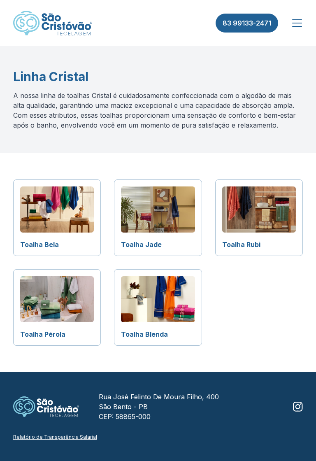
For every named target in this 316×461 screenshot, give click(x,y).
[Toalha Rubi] (259, 209)
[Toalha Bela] (57, 209)
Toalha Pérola (42, 334)
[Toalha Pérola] (57, 299)
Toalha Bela (39, 244)
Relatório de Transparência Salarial (55, 437)
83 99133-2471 (247, 23)
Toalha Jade (141, 244)
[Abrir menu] (297, 23)
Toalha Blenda (144, 334)
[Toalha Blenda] (158, 299)
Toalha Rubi (241, 244)
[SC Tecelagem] (52, 23)
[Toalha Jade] (158, 209)
